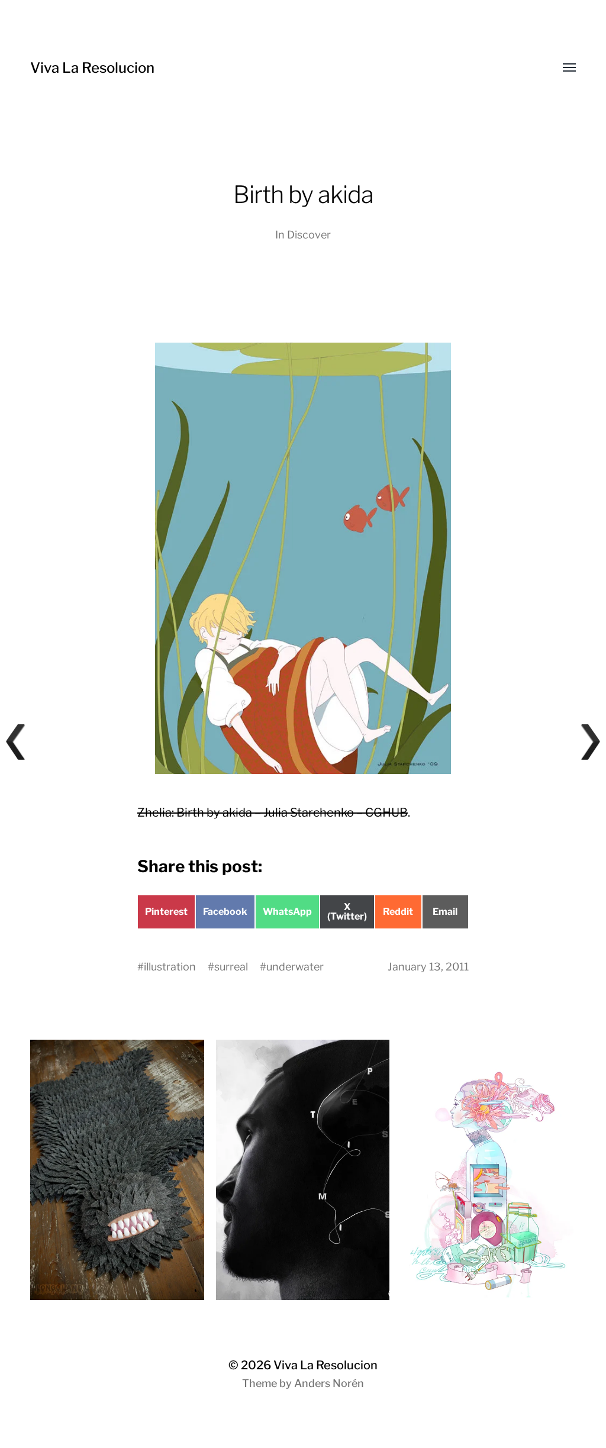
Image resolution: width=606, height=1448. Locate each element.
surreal (231, 966)
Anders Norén (329, 1383)
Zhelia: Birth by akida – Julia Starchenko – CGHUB (272, 812)
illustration (170, 966)
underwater (295, 966)
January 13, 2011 (428, 966)
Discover (309, 234)
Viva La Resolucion (92, 67)
